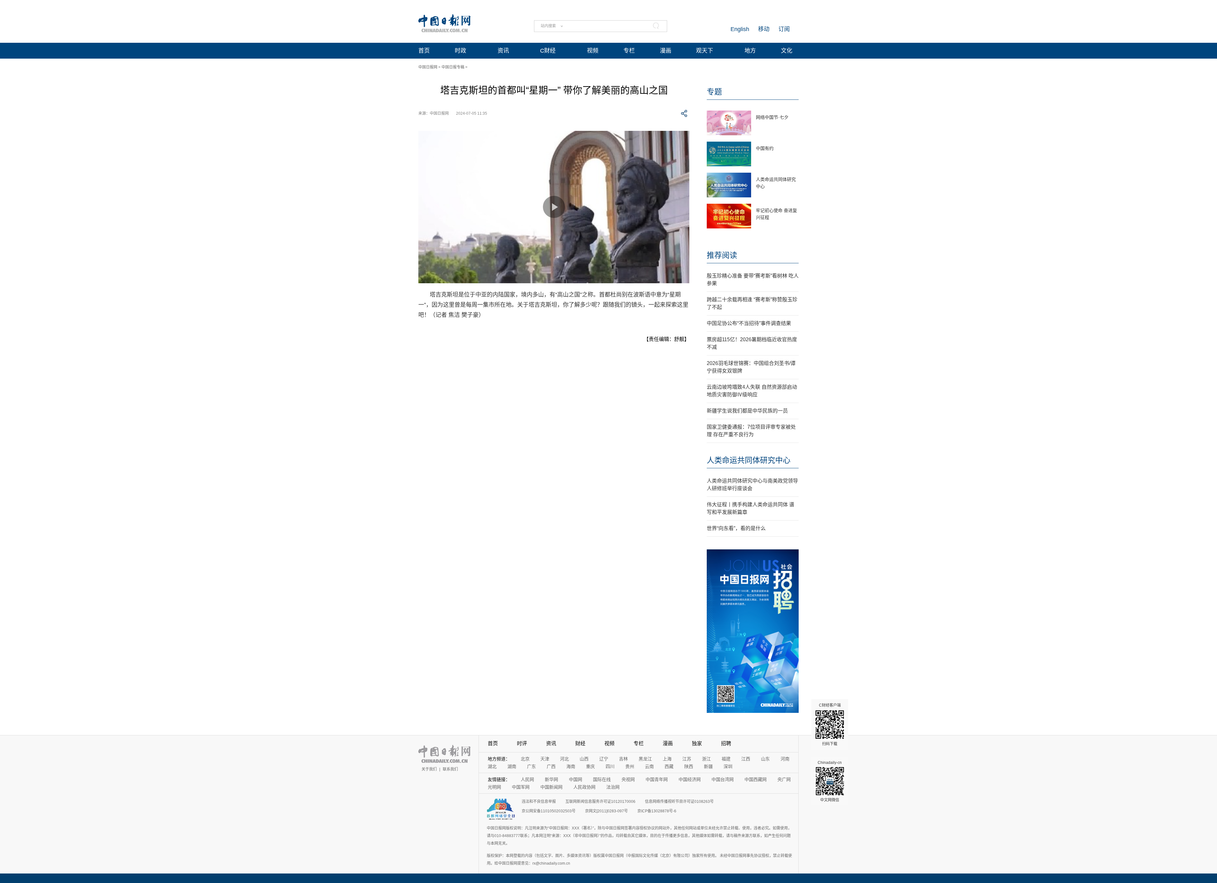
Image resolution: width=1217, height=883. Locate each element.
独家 (697, 743)
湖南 (511, 766)
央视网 (628, 779)
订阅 (784, 29)
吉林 (623, 758)
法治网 (613, 787)
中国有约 (765, 148)
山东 (765, 758)
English (740, 29)
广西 (551, 766)
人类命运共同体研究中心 (748, 460)
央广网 (784, 779)
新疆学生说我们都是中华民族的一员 (747, 410)
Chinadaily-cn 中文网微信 (830, 781)
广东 (531, 766)
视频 (592, 51)
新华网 (551, 779)
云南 (649, 766)
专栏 (629, 51)
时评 (522, 743)
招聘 (726, 743)
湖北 (492, 766)
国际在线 (602, 779)
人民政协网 (584, 787)
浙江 (706, 758)
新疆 (708, 766)
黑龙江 (645, 758)
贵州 (629, 766)
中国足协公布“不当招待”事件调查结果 (749, 323)
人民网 (527, 779)
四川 (610, 766)
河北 (564, 758)
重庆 (590, 766)
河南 (785, 758)
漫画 (665, 51)
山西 (584, 758)
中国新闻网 (551, 787)
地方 (750, 51)
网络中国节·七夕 (772, 117)
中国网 (575, 779)
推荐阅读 (722, 255)
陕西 (688, 766)
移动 (763, 29)
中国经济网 (690, 779)
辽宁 (603, 758)
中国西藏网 (755, 779)
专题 (714, 91)
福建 (726, 758)
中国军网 (521, 787)
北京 (525, 758)
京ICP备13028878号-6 (656, 811)
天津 (544, 758)
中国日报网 (427, 67)
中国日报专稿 (452, 67)
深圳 (728, 766)
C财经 (548, 51)
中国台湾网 (723, 779)
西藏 (669, 766)
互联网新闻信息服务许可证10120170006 (600, 801)
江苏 (686, 758)
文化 (786, 51)
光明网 (494, 787)
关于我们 (429, 769)
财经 (580, 743)
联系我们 (450, 769)
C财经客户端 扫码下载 (830, 724)
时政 (460, 51)
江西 (745, 758)
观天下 (704, 51)
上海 (667, 758)
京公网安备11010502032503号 (549, 811)
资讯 (503, 51)
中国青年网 (657, 779)
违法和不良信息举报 (539, 801)
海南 (570, 766)
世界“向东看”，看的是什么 (736, 528)
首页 (424, 51)
